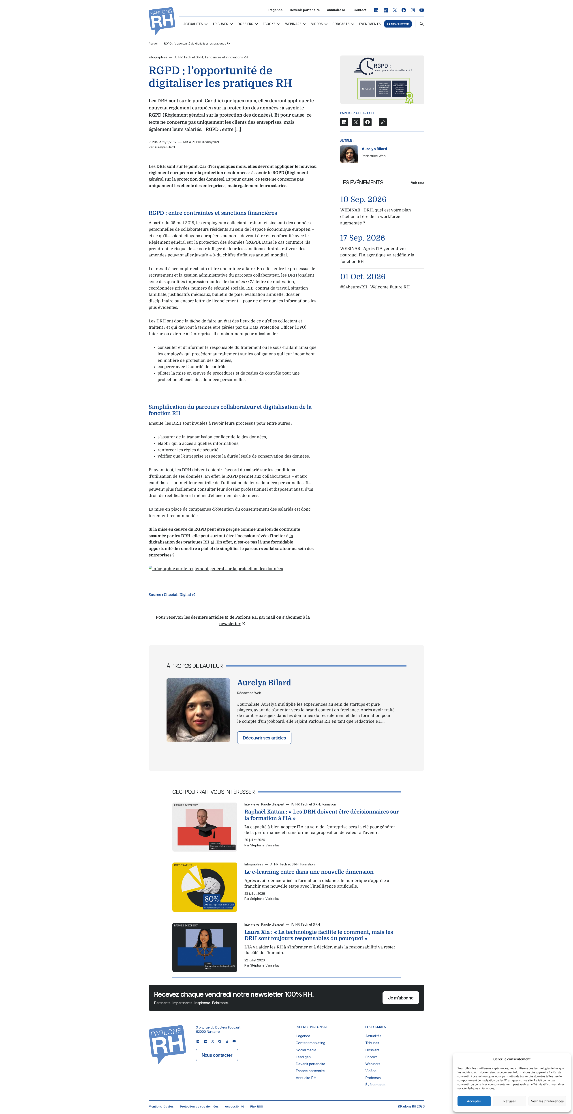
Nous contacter (217, 1055)
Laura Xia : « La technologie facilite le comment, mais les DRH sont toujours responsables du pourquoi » (318, 935)
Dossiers (245, 24)
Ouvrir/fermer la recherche (421, 24)
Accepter (474, 1101)
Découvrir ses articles (264, 738)
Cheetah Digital (177, 595)
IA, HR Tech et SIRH (188, 57)
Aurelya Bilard (374, 149)
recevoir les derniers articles (195, 617)
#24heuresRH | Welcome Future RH (375, 287)
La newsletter (398, 24)
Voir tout (417, 182)
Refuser (509, 1101)
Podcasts (341, 24)
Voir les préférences (547, 1101)
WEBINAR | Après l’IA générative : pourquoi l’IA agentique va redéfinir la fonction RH (377, 255)
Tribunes (220, 24)
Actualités (193, 24)
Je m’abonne (400, 998)
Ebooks (269, 24)
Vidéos (317, 24)
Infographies (158, 57)
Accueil (153, 43)
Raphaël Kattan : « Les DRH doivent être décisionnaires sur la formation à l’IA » (321, 815)
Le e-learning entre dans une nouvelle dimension (309, 872)
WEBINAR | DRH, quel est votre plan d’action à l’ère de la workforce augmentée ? (375, 216)
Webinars (293, 24)
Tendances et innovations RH (226, 57)
